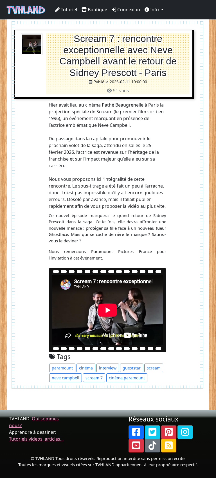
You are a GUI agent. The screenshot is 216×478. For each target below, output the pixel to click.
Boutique (97, 9)
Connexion (128, 9)
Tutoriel (68, 9)
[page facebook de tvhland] (136, 432)
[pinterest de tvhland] (168, 432)
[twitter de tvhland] (152, 432)
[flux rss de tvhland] (168, 445)
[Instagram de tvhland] (185, 432)
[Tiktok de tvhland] (152, 445)
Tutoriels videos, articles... (36, 439)
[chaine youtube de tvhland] (136, 445)
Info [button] (154, 9)
